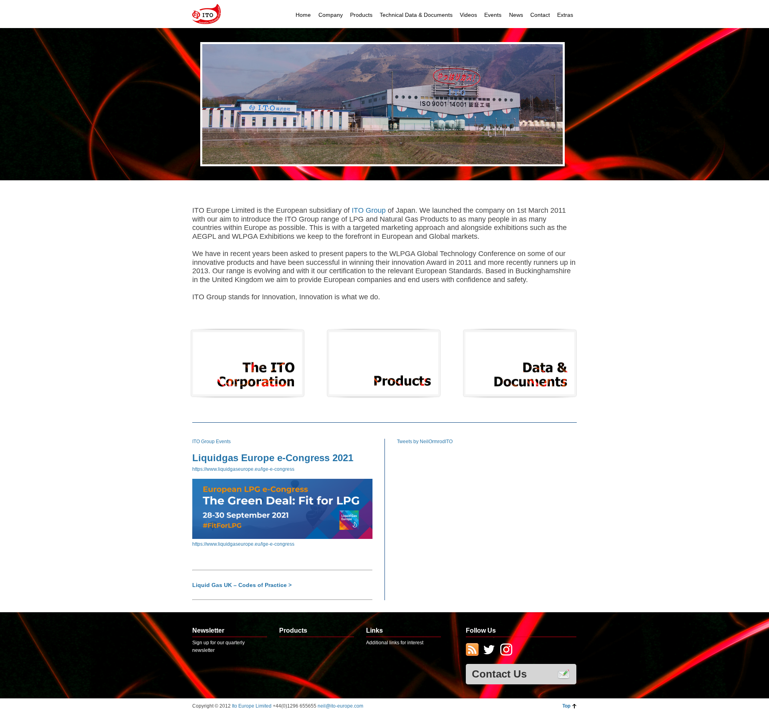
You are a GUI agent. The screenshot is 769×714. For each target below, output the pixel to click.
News (516, 15)
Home (303, 15)
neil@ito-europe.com (340, 706)
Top (566, 706)
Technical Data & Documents (416, 15)
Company (330, 15)
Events (492, 15)
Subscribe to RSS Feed (472, 650)
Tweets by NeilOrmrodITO (425, 441)
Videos (468, 15)
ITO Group (370, 210)
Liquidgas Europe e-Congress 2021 (272, 457)
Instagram (505, 650)
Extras (565, 15)
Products (361, 15)
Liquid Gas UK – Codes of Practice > (242, 585)
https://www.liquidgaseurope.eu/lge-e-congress (243, 469)
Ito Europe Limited (252, 706)
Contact (540, 15)
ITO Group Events (211, 441)
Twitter (489, 650)
